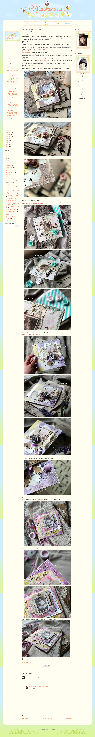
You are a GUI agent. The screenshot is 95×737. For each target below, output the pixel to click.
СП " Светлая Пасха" (11, 186)
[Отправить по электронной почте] (44, 666)
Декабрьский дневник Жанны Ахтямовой (12, 113)
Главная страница (47, 718)
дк (6, 158)
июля (8, 126)
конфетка (8, 165)
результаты (8, 182)
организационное (10, 172)
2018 (7, 63)
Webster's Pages (26, 52)
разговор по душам (10, 180)
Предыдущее (69, 718)
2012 (7, 146)
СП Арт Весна (9, 213)
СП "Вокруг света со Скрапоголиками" (12, 188)
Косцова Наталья (33, 686)
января (9, 138)
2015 (7, 140)
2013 (7, 144)
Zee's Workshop (29, 677)
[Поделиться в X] (46, 666)
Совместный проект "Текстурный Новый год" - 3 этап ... (12, 106)
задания (8, 161)
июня (8, 128)
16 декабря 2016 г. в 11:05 (45, 686)
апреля (9, 132)
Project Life (8, 220)
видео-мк (8, 154)
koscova (58, 38)
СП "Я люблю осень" (11, 209)
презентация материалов (40, 667)
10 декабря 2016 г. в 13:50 (40, 677)
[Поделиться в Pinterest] (49, 666)
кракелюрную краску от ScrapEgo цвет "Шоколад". (35, 70)
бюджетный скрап (10, 153)
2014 (7, 142)
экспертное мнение (10, 216)
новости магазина (10, 169)
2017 (7, 65)
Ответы (29, 684)
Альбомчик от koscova (12, 115)
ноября (9, 118)
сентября (9, 122)
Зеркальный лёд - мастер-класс (11, 98)
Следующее (25, 718)
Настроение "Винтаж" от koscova (12, 109)
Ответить (27, 681)
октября (9, 120)
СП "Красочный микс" (11, 198)
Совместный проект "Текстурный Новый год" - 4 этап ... (12, 78)
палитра (8, 174)
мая (8, 130)
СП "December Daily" (11, 211)
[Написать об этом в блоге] (45, 666)
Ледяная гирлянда (11, 88)
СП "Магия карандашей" (12, 200)
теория (7, 214)
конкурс (8, 163)
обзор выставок (9, 170)
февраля (9, 136)
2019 (7, 60)
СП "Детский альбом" (11, 193)
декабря (9, 68)
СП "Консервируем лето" (12, 195)
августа (9, 124)
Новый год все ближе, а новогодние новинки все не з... (12, 94)
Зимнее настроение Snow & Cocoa (12, 90)
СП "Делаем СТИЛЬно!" (12, 190)
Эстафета (8, 218)
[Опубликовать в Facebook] (48, 666)
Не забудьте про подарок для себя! (12, 74)
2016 (7, 67)
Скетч (7, 184)
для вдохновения (30, 667)
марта (9, 134)
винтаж (7, 156)
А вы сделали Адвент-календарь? (12, 82)
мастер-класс (9, 167)
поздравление (9, 176)
